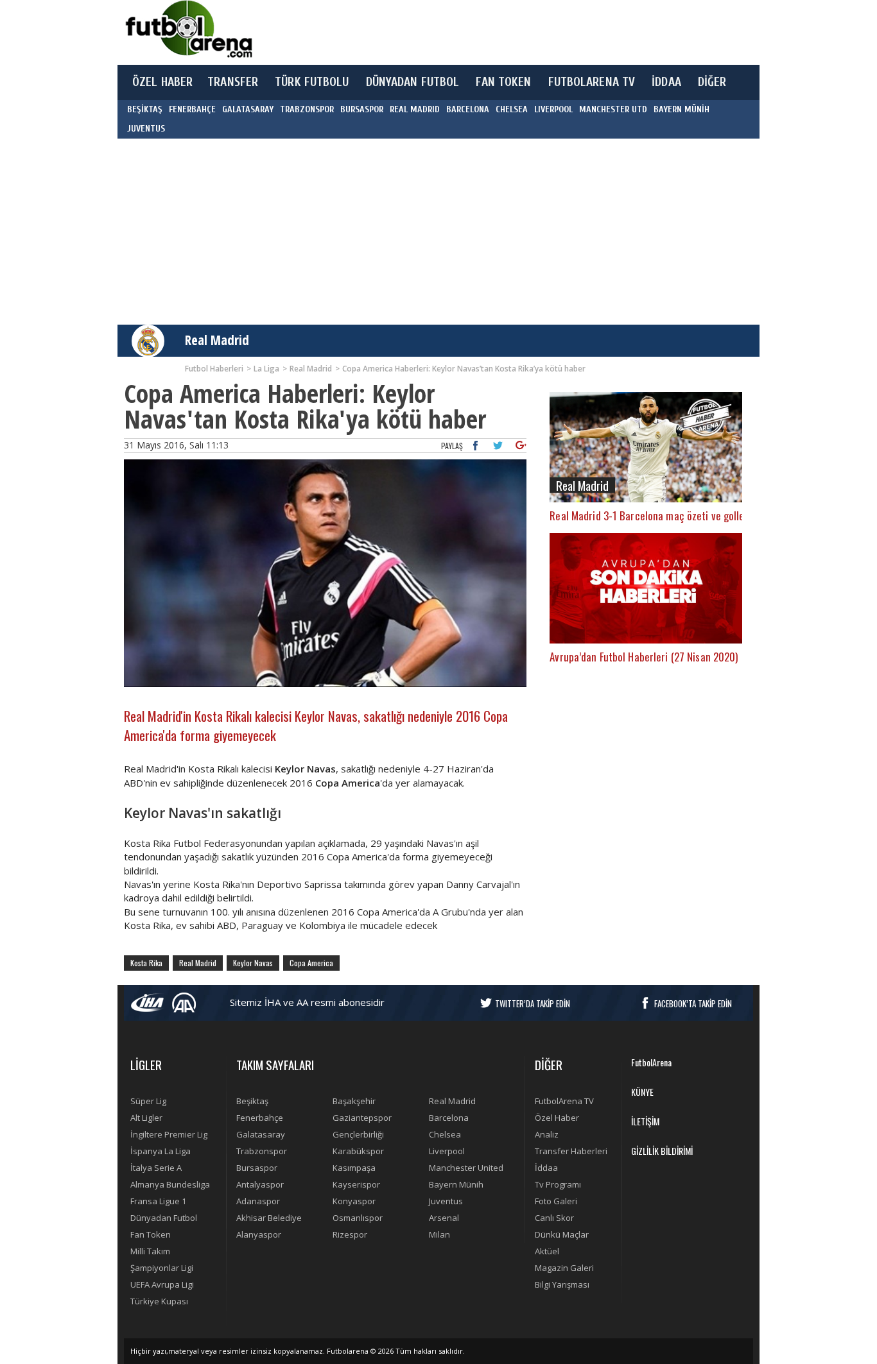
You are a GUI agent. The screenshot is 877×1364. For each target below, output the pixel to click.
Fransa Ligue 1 (158, 1201)
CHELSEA (512, 109)
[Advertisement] (499, 32)
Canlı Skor (554, 1217)
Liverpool (447, 1151)
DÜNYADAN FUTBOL (413, 82)
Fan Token (150, 1234)
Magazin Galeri (564, 1268)
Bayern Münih (456, 1184)
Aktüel (547, 1251)
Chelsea (445, 1134)
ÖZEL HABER (162, 82)
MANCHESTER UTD (613, 109)
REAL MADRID (415, 109)
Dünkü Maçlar (562, 1234)
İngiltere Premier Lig (168, 1134)
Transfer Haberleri (571, 1151)
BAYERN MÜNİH (681, 109)
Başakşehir (354, 1101)
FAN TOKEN (503, 82)
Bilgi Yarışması (562, 1284)
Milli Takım (150, 1251)
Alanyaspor (258, 1234)
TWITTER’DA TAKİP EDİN (532, 1003)
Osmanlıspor (358, 1217)
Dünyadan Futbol (163, 1217)
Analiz (547, 1134)
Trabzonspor (261, 1151)
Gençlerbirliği (358, 1134)
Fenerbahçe (259, 1117)
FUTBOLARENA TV (592, 82)
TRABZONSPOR (307, 109)
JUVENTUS (146, 128)
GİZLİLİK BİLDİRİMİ (662, 1150)
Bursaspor (256, 1167)
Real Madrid (217, 340)
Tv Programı (558, 1184)
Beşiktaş (252, 1101)
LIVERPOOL (553, 109)
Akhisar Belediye (269, 1217)
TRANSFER (232, 82)
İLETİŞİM (645, 1121)
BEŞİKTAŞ (144, 109)
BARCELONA (467, 109)
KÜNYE (642, 1091)
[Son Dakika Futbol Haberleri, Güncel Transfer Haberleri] (188, 29)
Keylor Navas (253, 962)
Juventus (446, 1201)
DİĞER (712, 82)
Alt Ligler (146, 1117)
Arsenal (444, 1217)
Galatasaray (260, 1134)
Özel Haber (557, 1117)
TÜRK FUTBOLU (312, 82)
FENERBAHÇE (192, 109)
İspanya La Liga (160, 1151)
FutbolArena (651, 1062)
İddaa (546, 1167)
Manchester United (466, 1167)
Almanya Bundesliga (170, 1184)
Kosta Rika (146, 962)
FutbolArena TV (564, 1101)
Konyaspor (354, 1201)
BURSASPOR (361, 109)
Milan (439, 1234)
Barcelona (449, 1117)
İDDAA (666, 82)
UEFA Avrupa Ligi (162, 1284)
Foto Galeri (556, 1201)
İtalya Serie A (156, 1167)
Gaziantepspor (362, 1117)
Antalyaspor (260, 1184)
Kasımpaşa (354, 1167)
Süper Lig (148, 1101)
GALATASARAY (248, 109)
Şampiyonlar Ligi (161, 1268)
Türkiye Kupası (159, 1301)
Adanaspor (258, 1201)
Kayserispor (356, 1184)
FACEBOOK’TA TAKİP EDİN (693, 1003)
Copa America (311, 962)
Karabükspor (358, 1151)
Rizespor (350, 1234)
